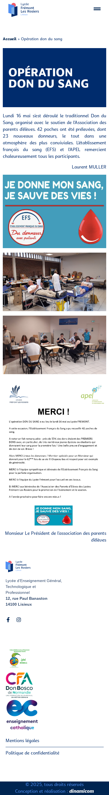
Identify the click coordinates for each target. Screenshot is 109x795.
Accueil (9, 39)
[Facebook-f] (8, 619)
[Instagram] (18, 619)
